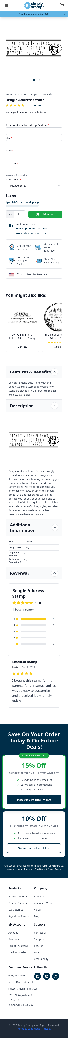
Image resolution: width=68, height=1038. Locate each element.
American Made (43, 903)
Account (13, 932)
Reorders (13, 939)
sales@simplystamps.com (23, 988)
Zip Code (12, 163)
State (10, 150)
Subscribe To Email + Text (34, 799)
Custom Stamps (17, 903)
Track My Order (17, 952)
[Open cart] (61, 5)
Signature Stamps (18, 916)
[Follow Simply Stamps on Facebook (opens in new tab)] (37, 976)
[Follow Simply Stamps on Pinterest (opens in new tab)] (46, 976)
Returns (38, 945)
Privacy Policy (54, 869)
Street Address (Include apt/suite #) (27, 125)
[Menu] (6, 5)
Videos (38, 909)
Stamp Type (13, 179)
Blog (36, 916)
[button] (34, 80)
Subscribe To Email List (34, 848)
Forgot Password (18, 945)
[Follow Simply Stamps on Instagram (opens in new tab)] (55, 976)
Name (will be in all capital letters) (27, 112)
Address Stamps (17, 896)
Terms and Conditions (34, 869)
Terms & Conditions (28, 1028)
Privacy (47, 1028)
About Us (39, 896)
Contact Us (40, 932)
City (9, 137)
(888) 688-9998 (16, 975)
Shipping (39, 939)
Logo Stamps (15, 909)
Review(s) (37, 105)
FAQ (36, 952)
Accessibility (41, 959)
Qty (10, 214)
